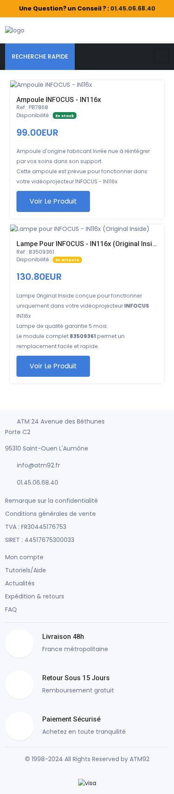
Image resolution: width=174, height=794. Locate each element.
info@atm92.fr (38, 465)
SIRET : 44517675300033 (39, 540)
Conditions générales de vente (50, 514)
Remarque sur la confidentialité (51, 500)
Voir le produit (53, 201)
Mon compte (24, 557)
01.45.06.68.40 (132, 8)
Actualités (20, 583)
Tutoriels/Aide (25, 570)
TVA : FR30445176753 (35, 527)
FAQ (11, 609)
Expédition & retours (34, 596)
